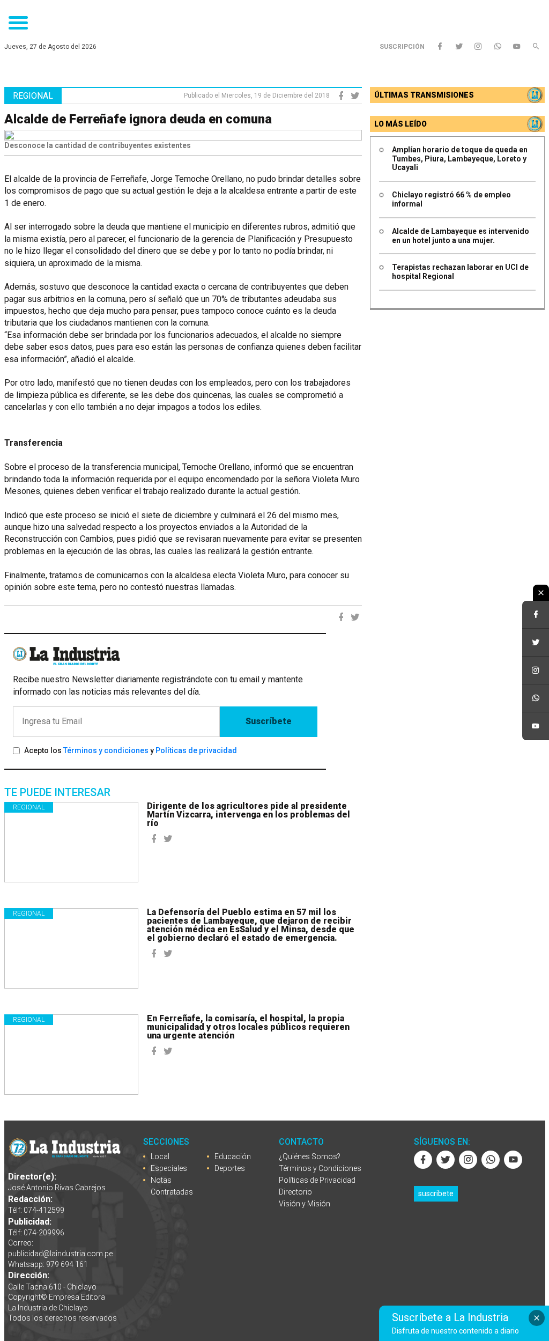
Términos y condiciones (106, 750)
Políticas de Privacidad (317, 1180)
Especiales (169, 1168)
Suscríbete (269, 721)
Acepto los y (130, 750)
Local (160, 1156)
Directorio (295, 1192)
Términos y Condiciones (320, 1168)
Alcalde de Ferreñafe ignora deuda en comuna (138, 119)
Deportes (229, 1168)
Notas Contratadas (172, 1186)
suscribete (436, 1193)
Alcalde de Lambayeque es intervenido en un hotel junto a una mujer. (460, 236)
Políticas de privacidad (196, 750)
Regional (28, 807)
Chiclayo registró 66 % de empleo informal (451, 199)
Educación (232, 1156)
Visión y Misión (304, 1203)
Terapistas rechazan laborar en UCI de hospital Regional (460, 272)
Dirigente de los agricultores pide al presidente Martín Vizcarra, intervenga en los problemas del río (248, 814)
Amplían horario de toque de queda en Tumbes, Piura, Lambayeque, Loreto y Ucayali (460, 158)
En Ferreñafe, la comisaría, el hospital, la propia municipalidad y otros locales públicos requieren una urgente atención (248, 1027)
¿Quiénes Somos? (309, 1156)
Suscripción (402, 46)
